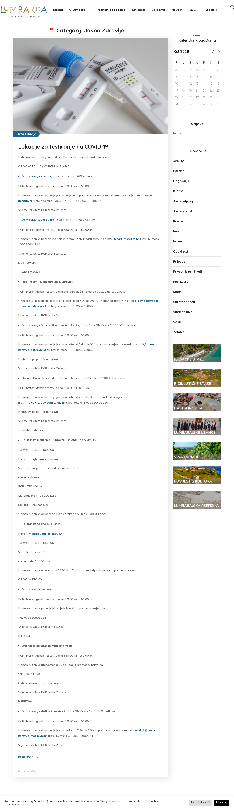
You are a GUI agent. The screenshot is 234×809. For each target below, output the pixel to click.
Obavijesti (180, 251)
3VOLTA (178, 161)
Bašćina (178, 171)
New (176, 231)
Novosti (178, 241)
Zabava (178, 332)
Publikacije (180, 281)
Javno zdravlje (26, 134)
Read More (25, 757)
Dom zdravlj (30, 176)
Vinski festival (183, 312)
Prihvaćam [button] (221, 802)
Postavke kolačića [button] (200, 802)
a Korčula (44, 176)
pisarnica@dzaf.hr (126, 239)
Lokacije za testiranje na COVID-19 (63, 146)
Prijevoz (179, 261)
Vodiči (177, 322)
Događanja (181, 181)
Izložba (178, 191)
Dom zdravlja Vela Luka (38, 220)
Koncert (179, 221)
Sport (177, 292)
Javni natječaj (183, 201)
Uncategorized (184, 302)
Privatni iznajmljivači (187, 271)
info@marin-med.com (43, 459)
